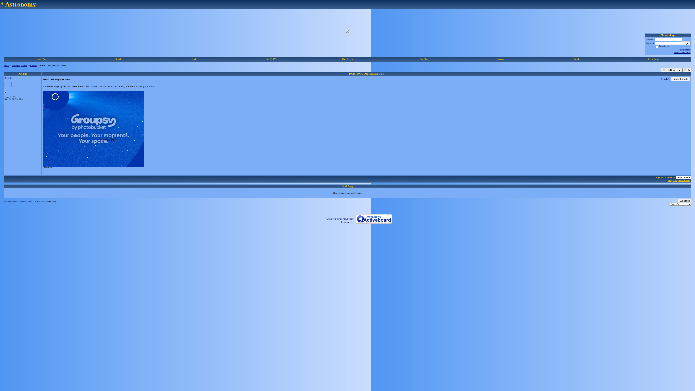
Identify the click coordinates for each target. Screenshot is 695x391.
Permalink (665, 79)
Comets (33, 65)
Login (686, 43)
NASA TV (271, 59)
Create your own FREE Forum (340, 219)
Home (6, 65)
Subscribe (684, 200)
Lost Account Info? (682, 52)
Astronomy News (19, 65)
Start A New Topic (671, 70)
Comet (681, 180)
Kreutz (687, 180)
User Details (347, 59)
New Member (684, 50)
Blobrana (8, 78)
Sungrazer (672, 180)
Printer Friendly (680, 79)
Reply (687, 70)
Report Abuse (347, 222)
